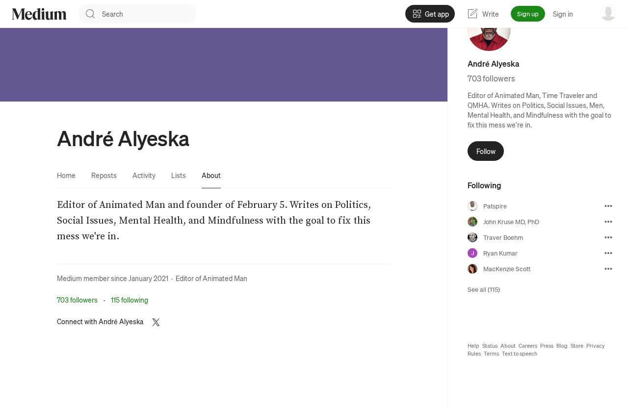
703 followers (77, 299)
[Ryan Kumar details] (608, 253)
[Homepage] (39, 14)
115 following (129, 299)
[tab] (66, 175)
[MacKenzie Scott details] (608, 269)
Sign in (563, 13)
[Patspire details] (608, 206)
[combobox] (149, 14)
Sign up (528, 13)
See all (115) (484, 289)
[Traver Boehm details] (608, 237)
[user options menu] (608, 13)
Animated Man (225, 278)
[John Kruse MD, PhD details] (608, 222)
